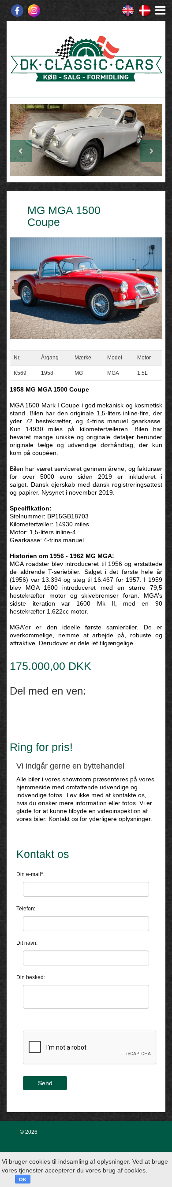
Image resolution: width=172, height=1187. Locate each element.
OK (22, 1179)
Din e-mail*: (30, 874)
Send (45, 1083)
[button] (21, 140)
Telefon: (25, 909)
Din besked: (30, 977)
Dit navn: (26, 943)
